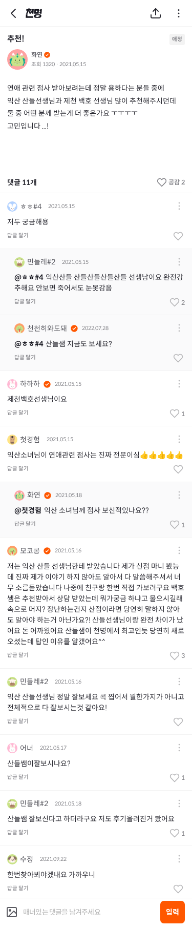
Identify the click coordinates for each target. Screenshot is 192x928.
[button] (179, 206)
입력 (172, 912)
